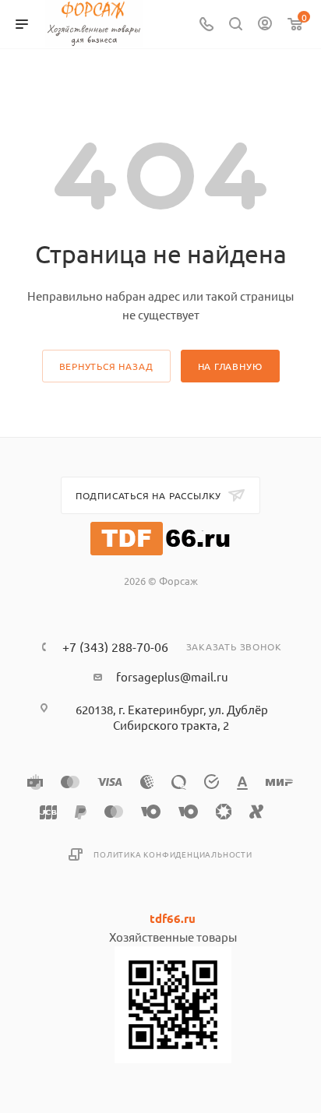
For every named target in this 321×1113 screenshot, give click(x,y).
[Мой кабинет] (265, 24)
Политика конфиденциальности (172, 854)
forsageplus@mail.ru (172, 676)
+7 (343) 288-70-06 (115, 646)
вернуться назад (106, 366)
